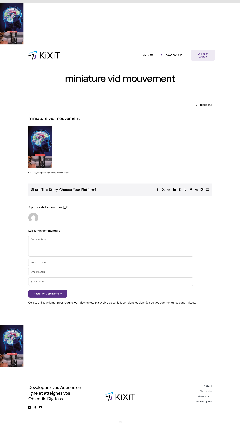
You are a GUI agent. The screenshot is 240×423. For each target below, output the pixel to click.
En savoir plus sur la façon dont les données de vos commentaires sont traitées (144, 302)
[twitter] (35, 407)
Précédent (205, 105)
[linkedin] (29, 407)
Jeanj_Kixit (36, 173)
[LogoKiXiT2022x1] (120, 393)
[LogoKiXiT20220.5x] (44, 52)
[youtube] (40, 407)
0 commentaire (63, 173)
